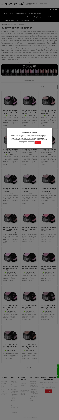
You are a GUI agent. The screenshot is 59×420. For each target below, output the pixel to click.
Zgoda (38, 143)
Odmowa (31, 143)
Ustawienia (23, 143)
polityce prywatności (42, 139)
